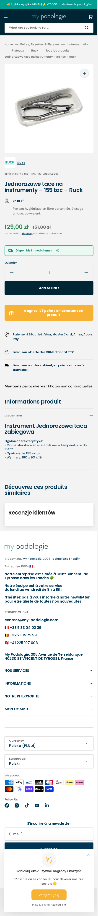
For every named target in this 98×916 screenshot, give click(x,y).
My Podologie (32, 563)
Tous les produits (16, 57)
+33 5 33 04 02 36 (25, 635)
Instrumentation (16, 50)
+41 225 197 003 (24, 650)
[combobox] (46, 28)
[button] (6, 17)
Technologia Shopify (65, 563)
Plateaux (41, 50)
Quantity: (11, 262)
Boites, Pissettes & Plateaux (39, 44)
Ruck (57, 50)
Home (9, 44)
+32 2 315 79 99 (23, 643)
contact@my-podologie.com (31, 627)
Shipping (27, 232)
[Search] (81, 28)
